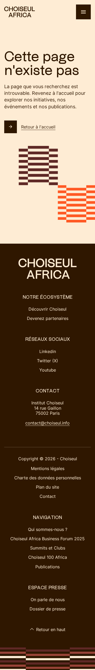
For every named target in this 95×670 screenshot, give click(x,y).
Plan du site (47, 487)
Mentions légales (47, 468)
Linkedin (47, 351)
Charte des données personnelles (47, 477)
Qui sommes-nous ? (47, 529)
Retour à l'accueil (38, 126)
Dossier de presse (47, 608)
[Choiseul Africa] (19, 12)
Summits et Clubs (47, 548)
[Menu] (83, 12)
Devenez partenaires (47, 318)
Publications (47, 566)
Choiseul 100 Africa (47, 557)
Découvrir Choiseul (47, 309)
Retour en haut (50, 629)
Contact (48, 496)
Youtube (47, 370)
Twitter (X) (47, 360)
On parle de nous (48, 599)
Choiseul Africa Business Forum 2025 (47, 538)
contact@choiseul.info (47, 423)
